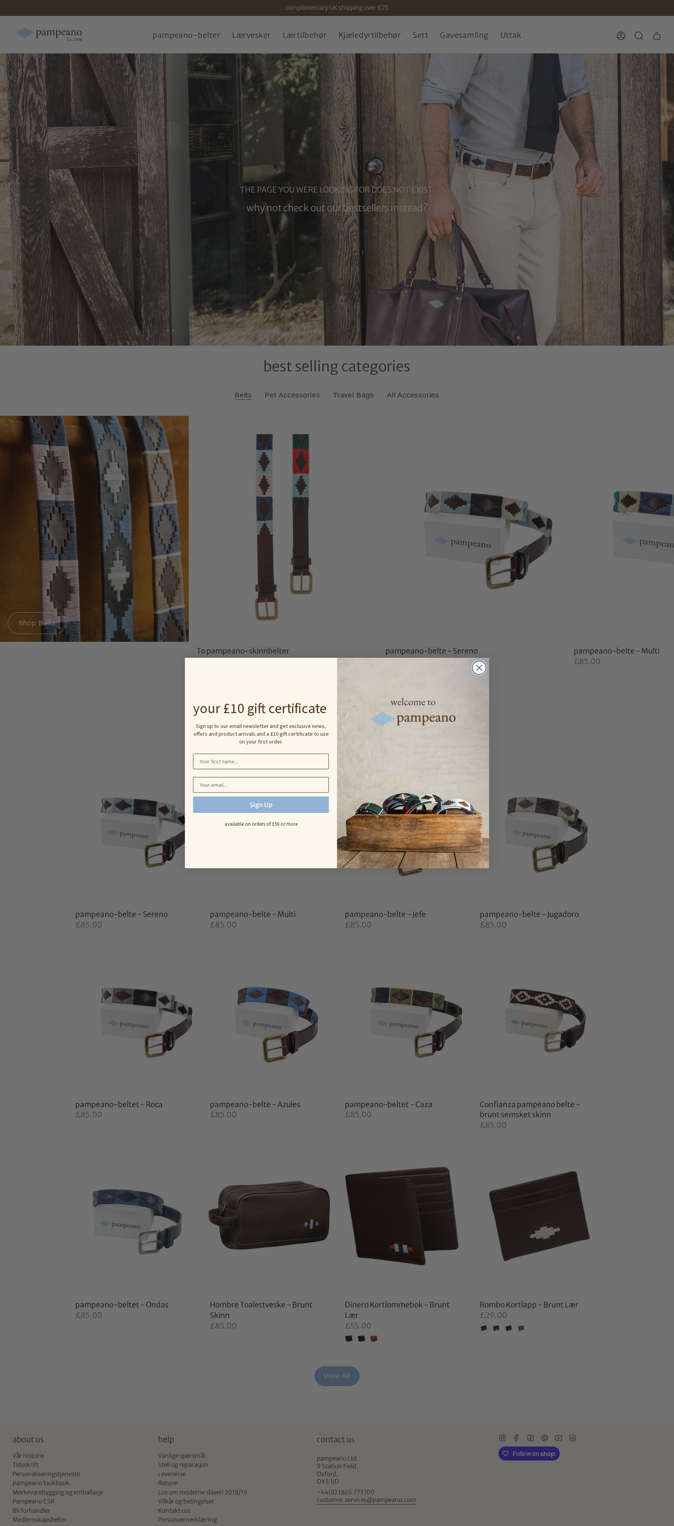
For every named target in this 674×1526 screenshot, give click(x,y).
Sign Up (261, 805)
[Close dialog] (479, 668)
